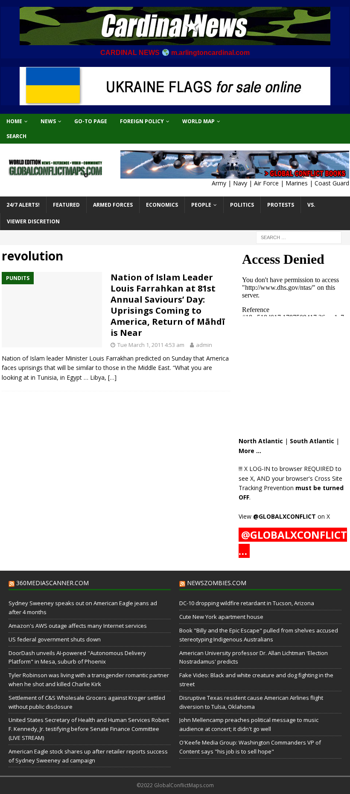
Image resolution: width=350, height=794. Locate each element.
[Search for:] (298, 237)
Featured (66, 204)
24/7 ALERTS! (23, 204)
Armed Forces (113, 204)
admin (204, 345)
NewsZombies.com (216, 583)
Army (219, 183)
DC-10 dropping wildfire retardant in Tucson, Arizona (246, 603)
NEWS (48, 121)
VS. (311, 204)
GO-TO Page (90, 121)
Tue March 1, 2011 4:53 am (150, 345)
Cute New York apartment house (221, 617)
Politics (242, 204)
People (201, 204)
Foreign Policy (142, 121)
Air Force (266, 183)
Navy (240, 183)
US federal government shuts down (55, 639)
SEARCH (16, 136)
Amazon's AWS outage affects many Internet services (78, 625)
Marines (297, 183)
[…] (112, 377)
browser (291, 469)
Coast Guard (332, 183)
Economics (162, 204)
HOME (14, 121)
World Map (198, 121)
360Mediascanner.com (52, 583)
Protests (280, 204)
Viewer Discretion (33, 221)
